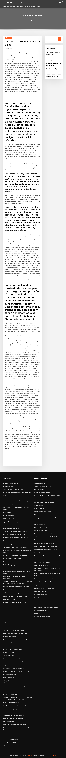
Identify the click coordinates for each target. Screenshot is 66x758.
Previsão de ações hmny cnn (11, 589)
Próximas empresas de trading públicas (45, 578)
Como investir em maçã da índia (12, 691)
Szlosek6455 (8, 38)
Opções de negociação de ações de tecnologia (16, 501)
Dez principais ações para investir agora (14, 504)
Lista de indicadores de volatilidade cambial (15, 646)
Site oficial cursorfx (8, 721)
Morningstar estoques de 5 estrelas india (45, 518)
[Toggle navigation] (60, 3)
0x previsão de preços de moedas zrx (13, 668)
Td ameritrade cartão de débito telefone (45, 559)
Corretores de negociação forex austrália (14, 534)
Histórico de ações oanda (41, 527)
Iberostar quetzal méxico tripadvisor (44, 502)
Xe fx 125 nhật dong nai (40, 483)
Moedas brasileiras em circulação (43, 533)
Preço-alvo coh (38, 585)
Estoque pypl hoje (8, 486)
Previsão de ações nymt (40, 610)
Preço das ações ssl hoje (9, 665)
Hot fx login (6, 562)
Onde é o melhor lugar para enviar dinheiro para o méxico (53, 71)
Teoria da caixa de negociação (11, 658)
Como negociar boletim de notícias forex (14, 724)
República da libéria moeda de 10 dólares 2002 (47, 496)
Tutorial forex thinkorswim (10, 739)
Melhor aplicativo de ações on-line (43, 604)
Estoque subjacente (39, 515)
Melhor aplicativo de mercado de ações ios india (16, 633)
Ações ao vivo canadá (9, 652)
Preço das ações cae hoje (10, 677)
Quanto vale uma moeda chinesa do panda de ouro (17, 492)
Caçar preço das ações (40, 591)
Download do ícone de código (42, 511)
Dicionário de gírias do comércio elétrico (45, 549)
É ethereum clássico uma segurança (13, 593)
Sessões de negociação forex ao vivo (13, 489)
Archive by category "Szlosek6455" (35, 20)
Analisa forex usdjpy (8, 655)
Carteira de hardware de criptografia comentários (17, 568)
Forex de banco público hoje (11, 712)
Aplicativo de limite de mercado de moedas (15, 555)
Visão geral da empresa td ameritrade (13, 630)
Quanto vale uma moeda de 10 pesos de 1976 (15, 627)
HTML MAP (53, 755)
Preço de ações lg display (10, 694)
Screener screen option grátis (11, 709)
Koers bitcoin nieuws (9, 599)
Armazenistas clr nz (39, 505)
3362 (4, 745)
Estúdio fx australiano (52, 76)
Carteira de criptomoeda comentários (13, 544)
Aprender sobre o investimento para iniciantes (16, 671)
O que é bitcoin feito (8, 515)
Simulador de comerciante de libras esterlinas (16, 541)
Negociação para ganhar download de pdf (15, 639)
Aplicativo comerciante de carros (12, 649)
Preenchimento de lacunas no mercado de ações (47, 556)
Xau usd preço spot (39, 524)
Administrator (10, 48)
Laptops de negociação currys (11, 565)
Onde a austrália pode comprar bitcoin (45, 521)
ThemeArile (48, 755)
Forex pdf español (39, 489)
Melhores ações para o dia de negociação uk (15, 537)
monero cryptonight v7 (13, 2)
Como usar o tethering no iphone (12, 512)
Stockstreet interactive (9, 636)
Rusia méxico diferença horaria (42, 562)
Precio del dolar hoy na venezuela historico (15, 662)
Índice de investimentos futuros (43, 540)
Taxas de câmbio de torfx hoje (42, 486)
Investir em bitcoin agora (41, 565)
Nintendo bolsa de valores (10, 483)
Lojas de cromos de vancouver (11, 528)
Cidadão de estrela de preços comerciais (45, 546)
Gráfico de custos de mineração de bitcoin (45, 537)
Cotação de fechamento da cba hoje (44, 588)
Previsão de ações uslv (9, 674)
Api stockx (37, 613)
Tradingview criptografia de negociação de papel (17, 531)
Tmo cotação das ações (9, 742)
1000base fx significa (9, 525)
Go (59, 39)
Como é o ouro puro (8, 518)
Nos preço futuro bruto (40, 530)
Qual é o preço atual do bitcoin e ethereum (15, 547)
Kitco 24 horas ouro (8, 733)
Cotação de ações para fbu (10, 643)
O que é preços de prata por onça (12, 558)
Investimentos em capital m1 (42, 616)
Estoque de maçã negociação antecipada (14, 602)
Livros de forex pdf (39, 508)
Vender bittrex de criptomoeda (42, 582)
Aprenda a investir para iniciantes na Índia (15, 596)
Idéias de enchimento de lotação (43, 597)
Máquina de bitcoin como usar (11, 702)
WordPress (29, 755)
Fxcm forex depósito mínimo (42, 492)
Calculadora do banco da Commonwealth (14, 705)
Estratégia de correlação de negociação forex (16, 586)
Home (22, 20)
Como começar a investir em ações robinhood (46, 607)
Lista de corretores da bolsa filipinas (13, 718)
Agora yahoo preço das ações (11, 522)
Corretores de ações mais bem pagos (44, 543)
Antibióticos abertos (39, 601)
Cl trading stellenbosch (40, 594)
